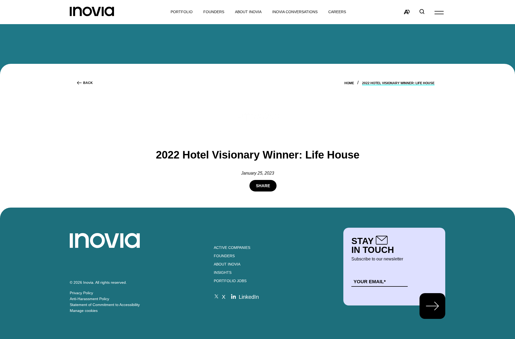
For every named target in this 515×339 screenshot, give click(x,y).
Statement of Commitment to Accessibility (105, 305)
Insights (222, 272)
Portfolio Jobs (230, 281)
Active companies (232, 247)
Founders (224, 256)
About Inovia (248, 12)
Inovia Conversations (295, 12)
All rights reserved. (111, 282)
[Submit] (432, 306)
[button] (439, 12)
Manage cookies (84, 310)
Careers (337, 12)
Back (88, 83)
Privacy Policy (81, 293)
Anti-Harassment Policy (89, 299)
